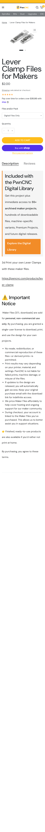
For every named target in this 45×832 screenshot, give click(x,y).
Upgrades (32, 14)
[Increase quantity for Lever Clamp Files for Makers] (12, 130)
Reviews (29, 164)
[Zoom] (34, 30)
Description (10, 164)
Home (4, 22)
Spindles (6, 14)
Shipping (6, 90)
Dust (22, 14)
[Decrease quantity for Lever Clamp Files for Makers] (4, 130)
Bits (15, 14)
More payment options (22, 153)
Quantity (6, 123)
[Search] (37, 7)
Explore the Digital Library (19, 246)
